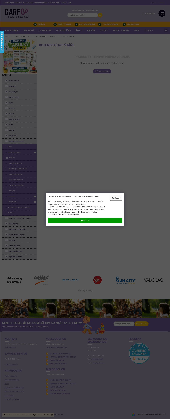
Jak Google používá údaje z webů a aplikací (63, 214)
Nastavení (116, 198)
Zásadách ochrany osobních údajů (84, 212)
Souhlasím (85, 220)
